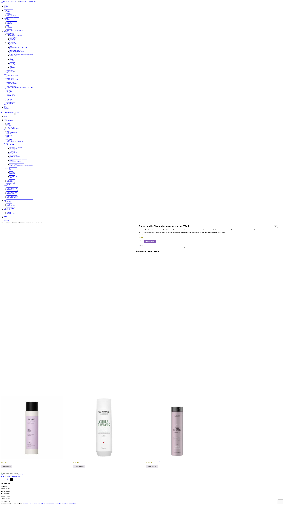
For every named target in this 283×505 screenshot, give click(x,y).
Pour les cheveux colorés (12, 79)
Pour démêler (12, 38)
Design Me (9, 23)
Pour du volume (10, 78)
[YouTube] (11, 479)
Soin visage (9, 99)
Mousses (11, 48)
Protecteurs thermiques (14, 45)
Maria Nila (8, 22)
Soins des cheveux (10, 34)
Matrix (8, 26)
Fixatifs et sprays (13, 43)
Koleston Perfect (13, 64)
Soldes (8, 11)
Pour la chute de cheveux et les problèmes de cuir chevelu (19, 87)
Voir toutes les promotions (12, 17)
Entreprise (6, 6)
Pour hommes (9, 70)
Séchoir (8, 92)
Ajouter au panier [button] (79, 466)
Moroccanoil (9, 27)
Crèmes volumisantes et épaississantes (18, 47)
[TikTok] (8, 479)
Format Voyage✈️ (10, 71)
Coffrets (8, 13)
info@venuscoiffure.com (14, 476)
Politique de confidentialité (69, 503)
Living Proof (9, 29)
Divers (8, 72)
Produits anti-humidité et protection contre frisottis (21, 54)
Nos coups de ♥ (10, 33)
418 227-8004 (4, 112)
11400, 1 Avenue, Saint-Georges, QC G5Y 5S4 (12, 474)
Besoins (5, 74)
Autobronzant (9, 103)
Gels (10, 46)
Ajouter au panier (149, 241)
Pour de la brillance (10, 82)
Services (5, 7)
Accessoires (12, 67)
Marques (6, 18)
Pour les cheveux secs (11, 76)
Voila (10, 66)
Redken (8, 19)
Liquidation (9, 14)
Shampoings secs (13, 37)
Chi (10, 58)
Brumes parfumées (10, 102)
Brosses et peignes (10, 95)
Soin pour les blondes (11, 86)
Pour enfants (9, 68)
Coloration (8, 56)
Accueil (5, 5)
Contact (5, 107)
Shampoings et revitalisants (15, 35)
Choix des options (6, 466)
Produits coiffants (10, 42)
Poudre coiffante (13, 52)
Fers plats (8, 90)
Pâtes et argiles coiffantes (15, 50)
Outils (5, 88)
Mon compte (6, 108)
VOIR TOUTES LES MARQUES (14, 30)
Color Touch (12, 63)
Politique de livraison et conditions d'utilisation (52, 503)
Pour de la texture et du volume (16, 51)
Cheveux (6, 31)
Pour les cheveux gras (11, 80)
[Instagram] (5, 479)
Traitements (12, 39)
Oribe (7, 25)
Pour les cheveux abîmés (12, 75)
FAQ (5, 106)
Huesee (11, 59)
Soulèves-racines (13, 55)
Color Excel (12, 62)
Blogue (5, 104)
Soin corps (8, 100)
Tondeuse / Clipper (10, 94)
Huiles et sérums (13, 41)
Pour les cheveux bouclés (12, 84)
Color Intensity (12, 60)
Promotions (6, 10)
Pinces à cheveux (10, 96)
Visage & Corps (7, 98)
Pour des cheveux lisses (11, 83)
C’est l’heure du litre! (8, 9)
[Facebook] (2, 479)
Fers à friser (9, 91)
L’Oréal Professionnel (11, 21)
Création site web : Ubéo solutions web (31, 503)
